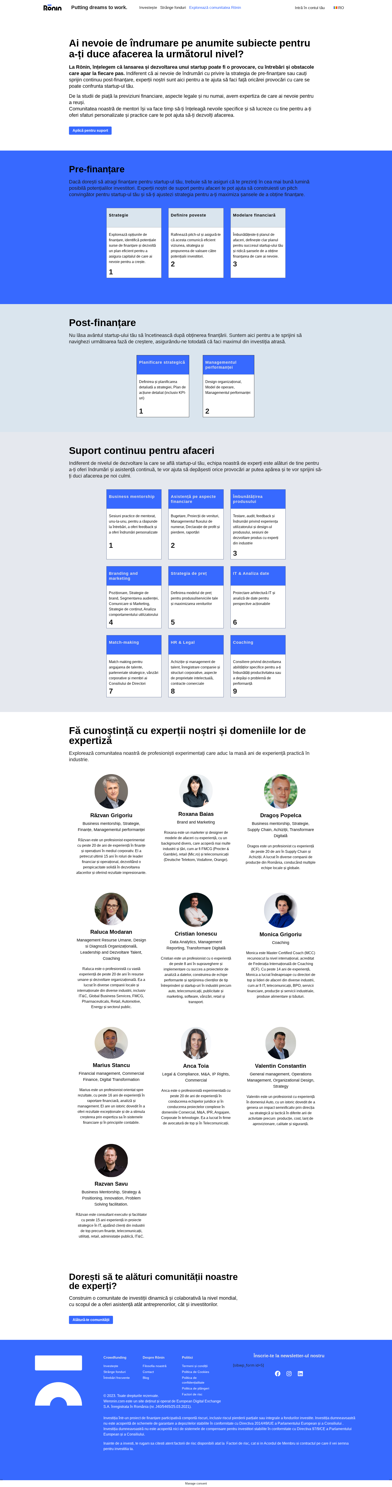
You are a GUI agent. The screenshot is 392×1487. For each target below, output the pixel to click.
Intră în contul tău (310, 8)
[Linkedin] (300, 1373)
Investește (148, 7)
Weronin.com (114, 1401)
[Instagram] (289, 1373)
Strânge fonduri (173, 7)
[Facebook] (277, 1373)
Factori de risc (237, 1443)
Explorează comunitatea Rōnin (215, 7)
